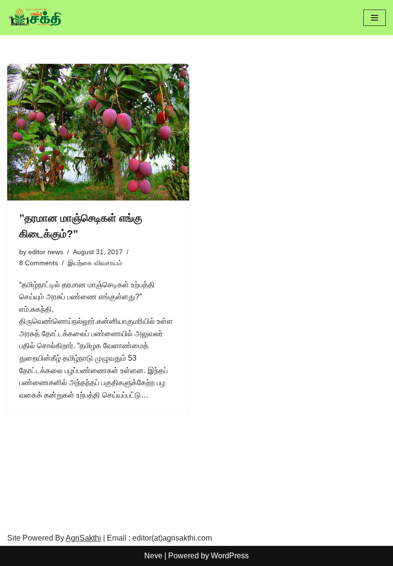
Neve (153, 556)
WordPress (230, 556)
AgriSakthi (83, 538)
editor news (45, 252)
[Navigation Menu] (374, 18)
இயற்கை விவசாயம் (95, 263)
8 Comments (38, 263)
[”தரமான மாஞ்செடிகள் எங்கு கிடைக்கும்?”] (98, 132)
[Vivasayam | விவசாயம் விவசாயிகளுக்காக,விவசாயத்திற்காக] (36, 17)
